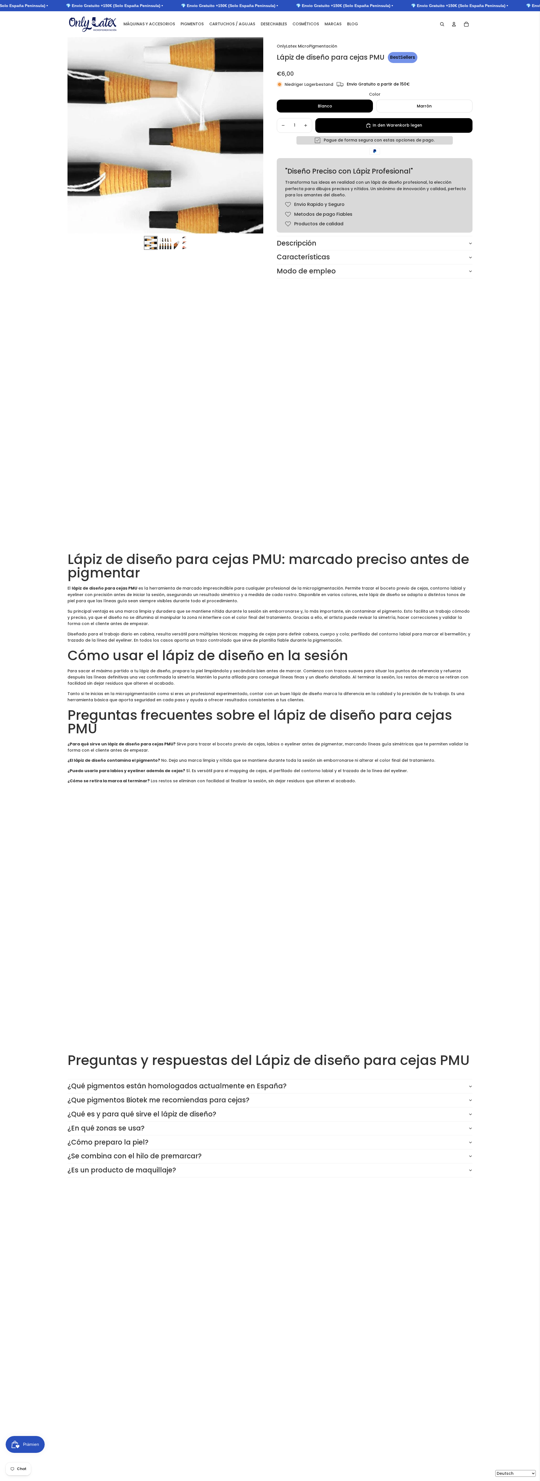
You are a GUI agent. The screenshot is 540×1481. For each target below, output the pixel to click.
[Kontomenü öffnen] (454, 24)
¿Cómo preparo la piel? (108, 1142)
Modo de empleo (306, 271)
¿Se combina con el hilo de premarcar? (135, 1156)
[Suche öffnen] (442, 24)
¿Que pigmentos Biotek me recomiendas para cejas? (158, 1100)
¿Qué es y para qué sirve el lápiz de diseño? (142, 1114)
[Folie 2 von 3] (165, 243)
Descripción (296, 243)
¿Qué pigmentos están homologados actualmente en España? (177, 1086)
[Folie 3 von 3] (180, 243)
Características (303, 257)
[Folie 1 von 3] (151, 243)
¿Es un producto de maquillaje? (122, 1170)
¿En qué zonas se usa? (106, 1128)
